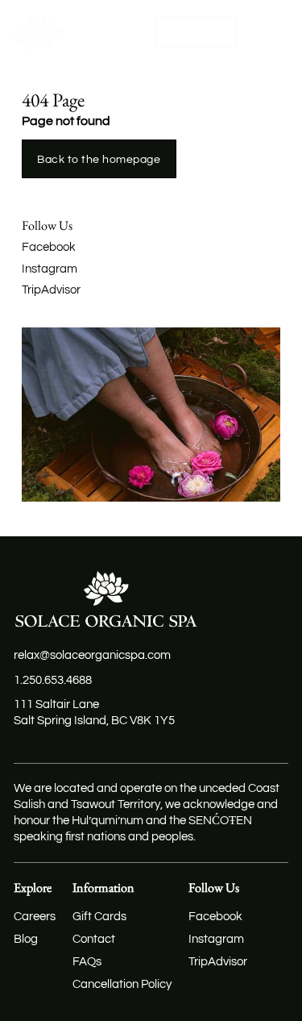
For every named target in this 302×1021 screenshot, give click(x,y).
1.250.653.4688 (53, 680)
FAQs (86, 962)
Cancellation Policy (122, 984)
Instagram (49, 269)
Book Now (196, 32)
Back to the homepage (98, 159)
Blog (26, 939)
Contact (93, 939)
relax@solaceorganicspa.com (92, 655)
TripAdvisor (51, 290)
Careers (35, 917)
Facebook (49, 247)
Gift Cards (99, 917)
